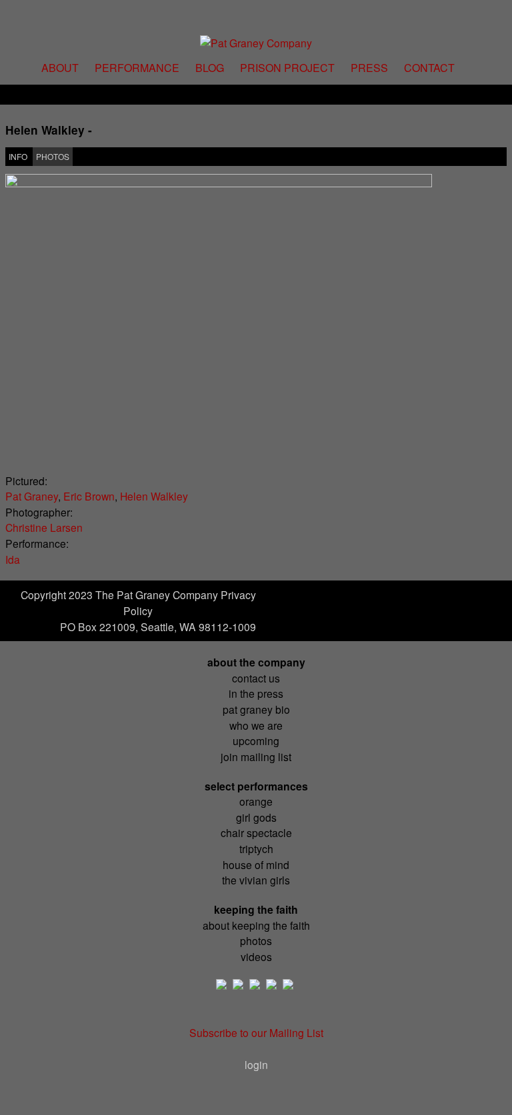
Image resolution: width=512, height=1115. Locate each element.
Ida (12, 559)
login (256, 1064)
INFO (18, 156)
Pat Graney (31, 496)
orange (256, 801)
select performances (256, 786)
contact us (256, 677)
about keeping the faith (256, 925)
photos (256, 940)
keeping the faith (256, 909)
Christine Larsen (44, 527)
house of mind (256, 864)
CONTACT (429, 67)
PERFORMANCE (137, 67)
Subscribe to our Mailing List (256, 1032)
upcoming (256, 740)
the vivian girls (256, 879)
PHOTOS (52, 156)
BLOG (209, 67)
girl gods (256, 817)
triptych (256, 848)
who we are (256, 725)
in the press (256, 693)
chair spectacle (256, 832)
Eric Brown (89, 496)
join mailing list (256, 756)
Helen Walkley (154, 496)
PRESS (369, 67)
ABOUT (60, 67)
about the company (256, 662)
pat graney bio (256, 709)
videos (256, 956)
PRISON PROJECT (287, 67)
